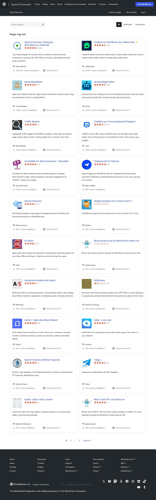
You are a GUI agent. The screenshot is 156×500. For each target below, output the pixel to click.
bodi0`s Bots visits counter (38, 399)
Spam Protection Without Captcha (42, 360)
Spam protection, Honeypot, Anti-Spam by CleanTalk (39, 43)
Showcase (42, 459)
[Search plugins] (42, 24)
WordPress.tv (71, 471)
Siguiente (87, 440)
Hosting (13, 467)
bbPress (125, 467)
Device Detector (33, 201)
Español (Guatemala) (41, 484)
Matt (124, 463)
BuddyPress (127, 471)
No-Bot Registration (104, 82)
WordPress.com (128, 459)
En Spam (28, 240)
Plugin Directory (16, 12)
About (12, 459)
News (12, 463)
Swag (96, 471)
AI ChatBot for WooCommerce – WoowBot (46, 161)
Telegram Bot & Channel (106, 161)
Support (68, 463)
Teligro (97, 360)
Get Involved (98, 459)
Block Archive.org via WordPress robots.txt (116, 240)
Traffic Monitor (32, 121)
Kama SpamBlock (33, 82)
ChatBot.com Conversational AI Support (114, 121)
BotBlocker (99, 280)
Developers (70, 467)
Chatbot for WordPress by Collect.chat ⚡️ (116, 42)
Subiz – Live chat (102, 320)
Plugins (40, 467)
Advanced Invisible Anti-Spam (39, 280)
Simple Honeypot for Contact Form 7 (113, 201)
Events (96, 463)
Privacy (13, 471)
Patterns (41, 471)
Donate (97, 467)
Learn (67, 459)
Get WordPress (144, 4)
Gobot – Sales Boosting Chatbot (41, 320)
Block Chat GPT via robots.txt (109, 399)
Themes (41, 463)
